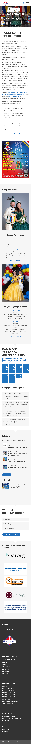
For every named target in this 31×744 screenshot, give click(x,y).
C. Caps (21, 716)
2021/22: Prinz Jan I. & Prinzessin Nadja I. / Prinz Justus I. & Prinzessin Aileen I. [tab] (16, 448)
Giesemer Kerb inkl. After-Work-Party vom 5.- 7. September (17, 494)
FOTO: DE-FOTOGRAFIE (15, 287)
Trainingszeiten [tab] (10, 554)
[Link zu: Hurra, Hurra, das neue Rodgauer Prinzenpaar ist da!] (5, 479)
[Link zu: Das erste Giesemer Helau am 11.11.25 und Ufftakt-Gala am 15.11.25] (5, 486)
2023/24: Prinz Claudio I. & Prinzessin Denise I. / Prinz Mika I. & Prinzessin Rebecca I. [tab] (16, 431)
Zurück (1, 30)
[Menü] (26, 3)
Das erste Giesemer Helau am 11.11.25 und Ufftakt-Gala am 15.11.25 (17, 487)
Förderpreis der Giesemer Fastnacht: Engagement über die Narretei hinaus (17, 473)
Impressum (5, 704)
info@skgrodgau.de (10, 604)
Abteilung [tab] (8, 550)
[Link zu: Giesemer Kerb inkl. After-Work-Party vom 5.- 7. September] (5, 493)
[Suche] (22, 3)
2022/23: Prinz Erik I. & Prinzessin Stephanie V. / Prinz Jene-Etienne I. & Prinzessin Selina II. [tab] (16, 440)
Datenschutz (5, 706)
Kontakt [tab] (7, 546)
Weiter (29, 30)
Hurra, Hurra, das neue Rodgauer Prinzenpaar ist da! (17, 480)
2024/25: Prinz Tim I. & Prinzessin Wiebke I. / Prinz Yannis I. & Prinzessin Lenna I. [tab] (16, 422)
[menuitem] (22, 3)
